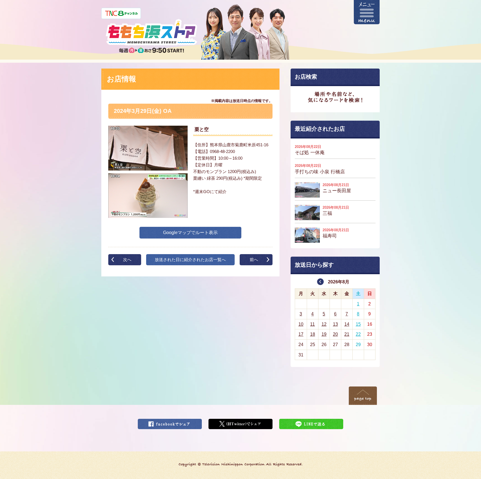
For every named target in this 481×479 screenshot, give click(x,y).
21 (346, 334)
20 (335, 334)
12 (324, 324)
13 (335, 324)
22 (358, 334)
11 (312, 324)
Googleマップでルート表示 (190, 232)
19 (324, 334)
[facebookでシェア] (170, 422)
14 (346, 324)
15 (358, 324)
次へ (127, 259)
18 (312, 334)
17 (300, 334)
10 (300, 324)
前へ (254, 259)
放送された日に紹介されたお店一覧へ (190, 259)
